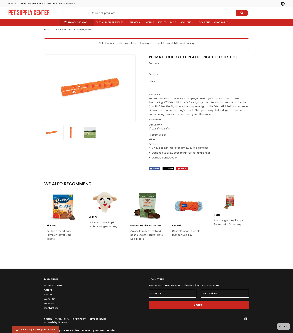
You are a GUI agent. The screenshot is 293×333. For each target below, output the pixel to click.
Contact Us (221, 22)
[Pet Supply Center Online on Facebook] (245, 319)
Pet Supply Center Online (65, 330)
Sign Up (198, 304)
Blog (173, 22)
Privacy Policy (62, 318)
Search (48, 318)
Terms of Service (97, 318)
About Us (186, 22)
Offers (150, 22)
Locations (204, 22)
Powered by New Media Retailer (98, 330)
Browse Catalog (77, 22)
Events (162, 22)
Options (153, 74)
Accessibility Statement (56, 322)
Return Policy (79, 318)
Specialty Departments (110, 22)
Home (47, 29)
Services (135, 22)
